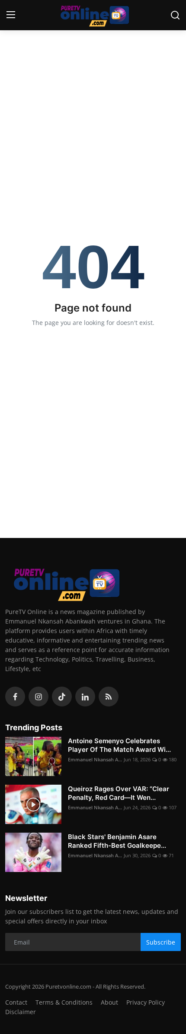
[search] (175, 15)
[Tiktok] (62, 696)
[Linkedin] (85, 696)
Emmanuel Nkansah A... (95, 759)
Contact (16, 1002)
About (109, 1002)
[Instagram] (38, 696)
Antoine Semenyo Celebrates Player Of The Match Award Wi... (119, 745)
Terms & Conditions (64, 1002)
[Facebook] (15, 696)
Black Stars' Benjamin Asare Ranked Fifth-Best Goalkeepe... (117, 841)
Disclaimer (20, 1012)
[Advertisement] (93, 91)
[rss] (109, 696)
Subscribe (160, 942)
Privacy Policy (145, 1002)
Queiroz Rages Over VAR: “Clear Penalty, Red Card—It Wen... (118, 793)
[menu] (11, 15)
